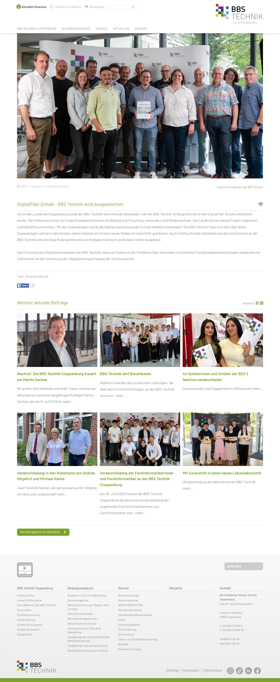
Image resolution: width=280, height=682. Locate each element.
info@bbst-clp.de (229, 639)
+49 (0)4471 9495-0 (232, 625)
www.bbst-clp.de (229, 643)
